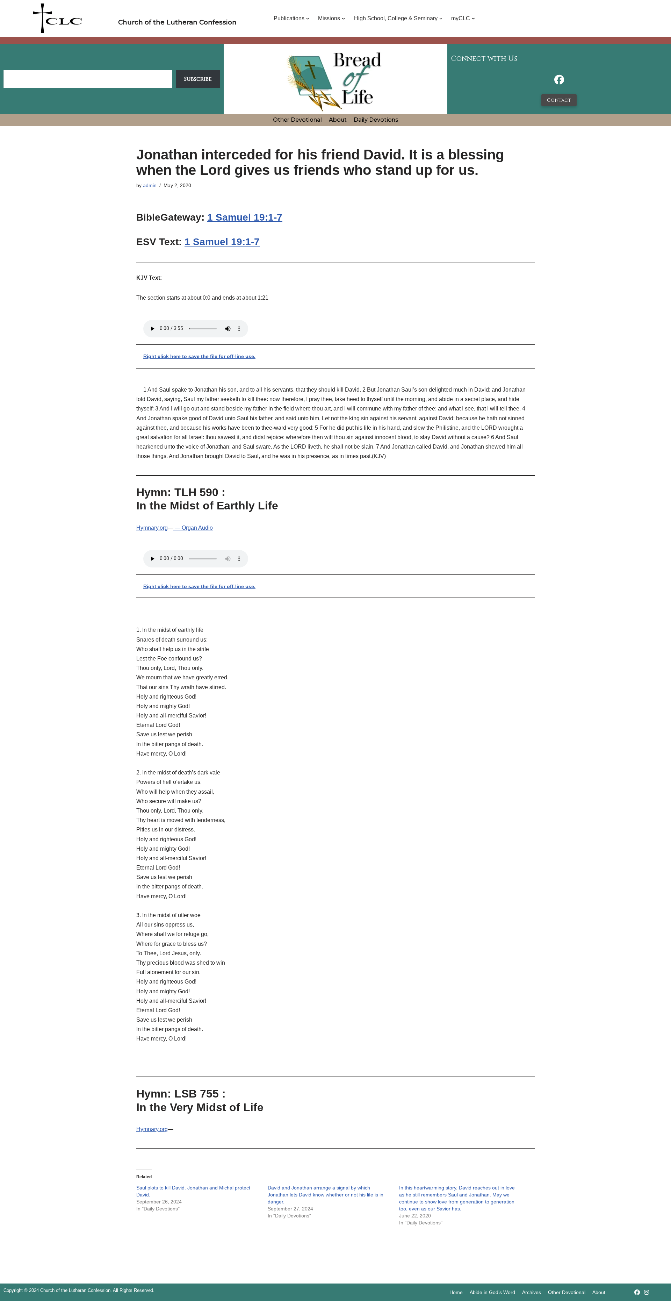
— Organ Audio (193, 528)
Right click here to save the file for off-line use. (199, 356)
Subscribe (198, 79)
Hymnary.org (152, 528)
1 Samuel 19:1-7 (244, 217)
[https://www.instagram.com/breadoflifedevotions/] (646, 1292)
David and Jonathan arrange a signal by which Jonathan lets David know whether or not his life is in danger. (325, 1195)
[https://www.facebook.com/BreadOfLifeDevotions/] (559, 81)
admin (150, 185)
